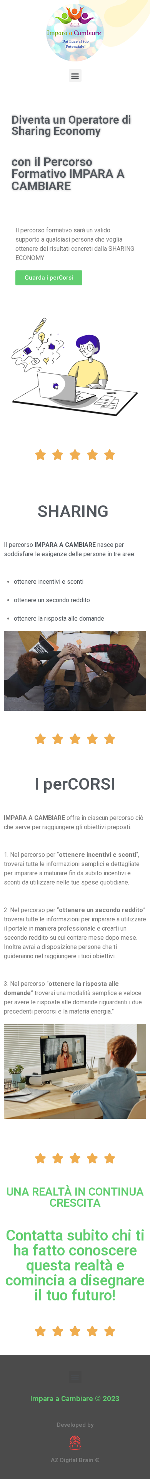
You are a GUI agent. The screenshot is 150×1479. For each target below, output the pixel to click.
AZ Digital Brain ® (75, 1460)
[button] (75, 75)
